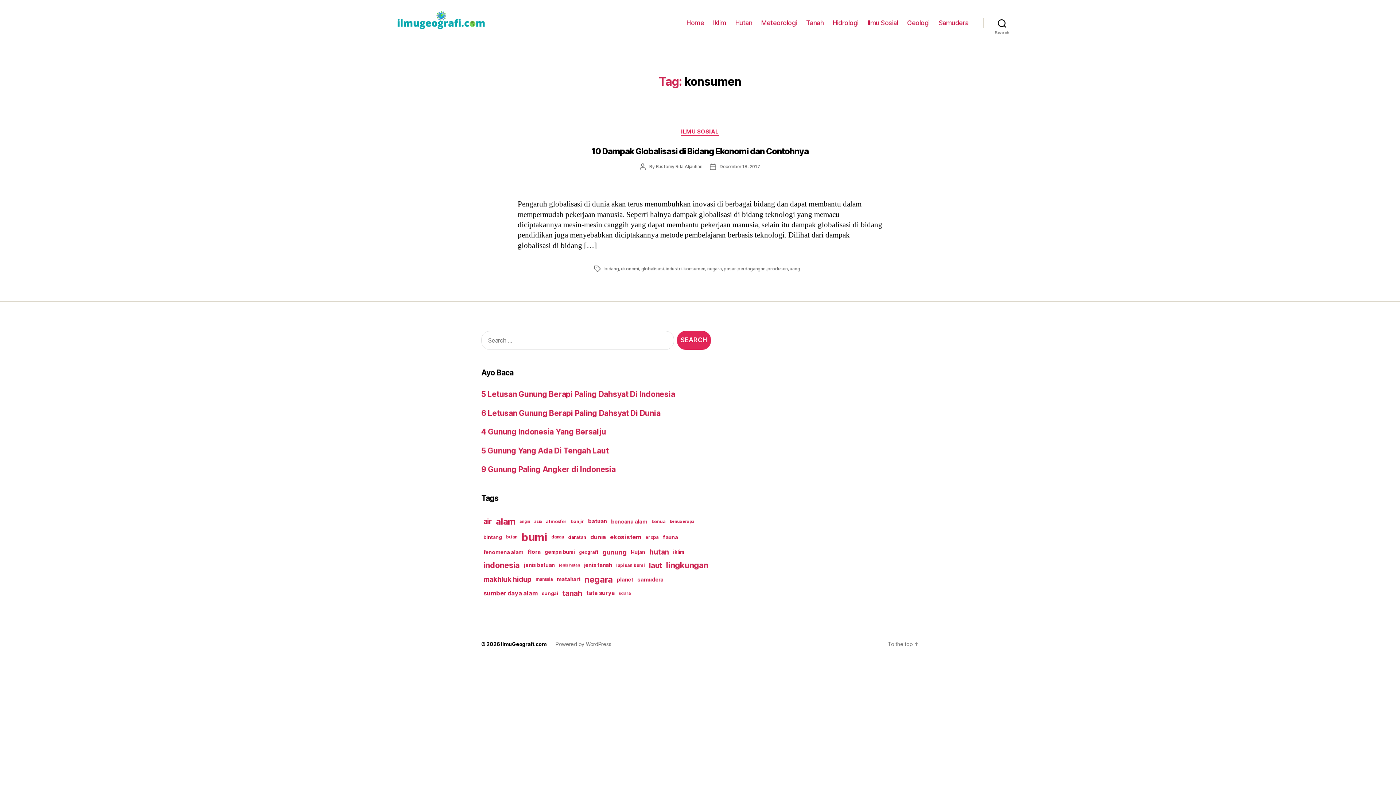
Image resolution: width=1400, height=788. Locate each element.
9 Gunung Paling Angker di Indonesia (548, 469)
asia (538, 521)
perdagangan (752, 268)
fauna (670, 537)
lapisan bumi (630, 565)
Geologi (918, 23)
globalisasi (652, 268)
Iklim (719, 23)
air (487, 521)
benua (659, 521)
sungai (550, 593)
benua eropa (682, 521)
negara (714, 268)
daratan (577, 537)
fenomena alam (503, 552)
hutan (659, 552)
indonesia (501, 565)
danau (557, 537)
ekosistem (625, 537)
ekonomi (630, 268)
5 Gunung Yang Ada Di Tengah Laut (544, 450)
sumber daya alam (510, 593)
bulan (511, 537)
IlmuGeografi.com (524, 644)
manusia (544, 579)
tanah (572, 593)
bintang (492, 537)
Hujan (638, 552)
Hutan (743, 23)
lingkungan (687, 565)
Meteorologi (779, 23)
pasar (729, 268)
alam (506, 521)
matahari (568, 579)
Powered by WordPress (583, 644)
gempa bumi (560, 552)
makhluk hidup (507, 579)
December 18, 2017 (740, 166)
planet (625, 579)
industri (673, 268)
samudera (650, 579)
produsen (777, 268)
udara (625, 593)
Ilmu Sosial (883, 23)
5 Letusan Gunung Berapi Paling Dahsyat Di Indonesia (578, 394)
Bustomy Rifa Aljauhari (679, 166)
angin (525, 521)
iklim (678, 552)
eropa (652, 537)
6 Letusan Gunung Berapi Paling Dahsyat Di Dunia (570, 413)
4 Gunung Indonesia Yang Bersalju (543, 431)
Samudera (954, 23)
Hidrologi (846, 23)
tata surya (600, 593)
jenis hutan (569, 565)
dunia (598, 537)
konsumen (694, 268)
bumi (534, 537)
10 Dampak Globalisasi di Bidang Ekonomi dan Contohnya (700, 151)
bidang (611, 268)
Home (695, 23)
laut (655, 565)
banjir (577, 521)
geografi (588, 552)
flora (534, 552)
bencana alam (629, 521)
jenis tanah (598, 565)
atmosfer (556, 521)
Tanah (815, 23)
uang (795, 268)
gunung (614, 552)
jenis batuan (539, 565)
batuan (597, 521)
